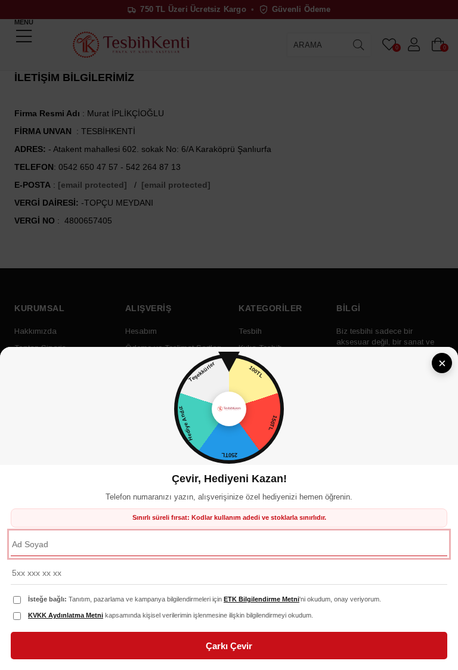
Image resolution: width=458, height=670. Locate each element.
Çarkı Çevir (229, 646)
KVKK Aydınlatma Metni (65, 615)
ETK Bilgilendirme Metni (261, 599)
